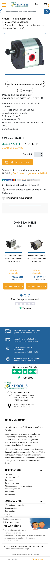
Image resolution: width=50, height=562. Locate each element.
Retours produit (11, 508)
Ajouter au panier (20, 162)
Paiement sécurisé (12, 477)
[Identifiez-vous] (36, 4)
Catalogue (9, 480)
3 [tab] (29, 295)
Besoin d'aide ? (10, 495)
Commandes (10, 511)
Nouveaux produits (12, 489)
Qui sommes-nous (12, 483)
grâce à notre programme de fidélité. (29, 173)
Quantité (27, 154)
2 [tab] (25, 295)
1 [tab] (21, 295)
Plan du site (9, 492)
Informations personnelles (15, 505)
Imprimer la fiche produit (19, 197)
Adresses (8, 517)
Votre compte (13, 501)
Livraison (8, 474)
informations (13, 470)
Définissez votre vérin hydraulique (18, 486)
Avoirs (7, 514)
